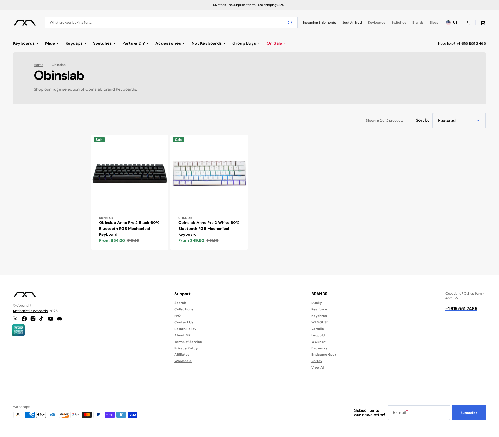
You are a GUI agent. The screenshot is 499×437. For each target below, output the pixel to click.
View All (317, 367)
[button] (468, 22)
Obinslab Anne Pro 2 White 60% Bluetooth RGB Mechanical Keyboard (209, 228)
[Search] (291, 22)
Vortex (316, 361)
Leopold (318, 335)
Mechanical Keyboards (30, 311)
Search (180, 303)
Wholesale (183, 361)
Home (38, 65)
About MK (182, 335)
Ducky (316, 303)
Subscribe (469, 412)
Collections (183, 309)
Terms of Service (188, 342)
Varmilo (317, 329)
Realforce (319, 309)
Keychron (319, 316)
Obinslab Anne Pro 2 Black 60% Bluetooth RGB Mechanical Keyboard (129, 228)
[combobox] (171, 22)
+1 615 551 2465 (471, 43)
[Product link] (129, 192)
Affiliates (181, 354)
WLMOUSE (320, 322)
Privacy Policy (186, 348)
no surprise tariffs (242, 5)
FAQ (177, 316)
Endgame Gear (323, 354)
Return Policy (185, 329)
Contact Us (183, 322)
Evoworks (319, 348)
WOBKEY (318, 342)
